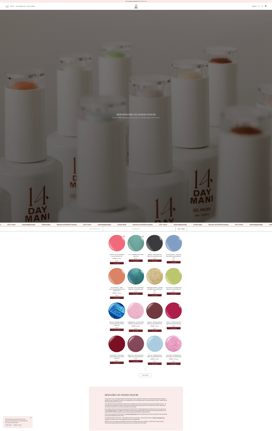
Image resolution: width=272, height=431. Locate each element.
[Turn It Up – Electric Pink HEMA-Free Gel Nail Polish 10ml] (116, 243)
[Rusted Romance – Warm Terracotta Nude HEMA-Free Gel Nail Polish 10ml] (116, 276)
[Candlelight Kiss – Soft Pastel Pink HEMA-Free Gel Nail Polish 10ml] (135, 311)
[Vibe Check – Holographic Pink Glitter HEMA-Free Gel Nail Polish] (173, 344)
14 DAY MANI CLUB (20, 6)
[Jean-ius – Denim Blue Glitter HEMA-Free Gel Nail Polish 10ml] (154, 344)
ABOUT (12, 6)
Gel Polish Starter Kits (131, 414)
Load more (145, 375)
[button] (265, 6)
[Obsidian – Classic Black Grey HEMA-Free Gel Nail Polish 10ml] (154, 243)
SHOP (7, 6)
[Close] (31, 418)
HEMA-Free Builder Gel (159, 418)
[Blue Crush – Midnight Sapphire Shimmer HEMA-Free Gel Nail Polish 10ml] (116, 311)
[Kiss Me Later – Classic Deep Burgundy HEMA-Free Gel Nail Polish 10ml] (116, 344)
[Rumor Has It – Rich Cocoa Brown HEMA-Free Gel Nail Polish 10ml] (135, 344)
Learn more (8, 424)
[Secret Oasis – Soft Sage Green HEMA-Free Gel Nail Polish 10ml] (173, 276)
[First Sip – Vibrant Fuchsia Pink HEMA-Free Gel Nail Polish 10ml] (173, 311)
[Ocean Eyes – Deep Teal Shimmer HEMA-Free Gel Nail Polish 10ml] (135, 276)
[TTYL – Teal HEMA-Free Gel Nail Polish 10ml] (135, 243)
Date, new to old (95, 228)
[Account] (262, 6)
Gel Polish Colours (111, 410)
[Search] (259, 6)
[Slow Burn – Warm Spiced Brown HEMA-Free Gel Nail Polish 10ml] (154, 311)
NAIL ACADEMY (31, 6)
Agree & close (17, 424)
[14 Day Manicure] (136, 6)
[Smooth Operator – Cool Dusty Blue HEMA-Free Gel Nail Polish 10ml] (173, 243)
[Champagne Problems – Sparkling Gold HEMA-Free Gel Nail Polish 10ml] (154, 276)
